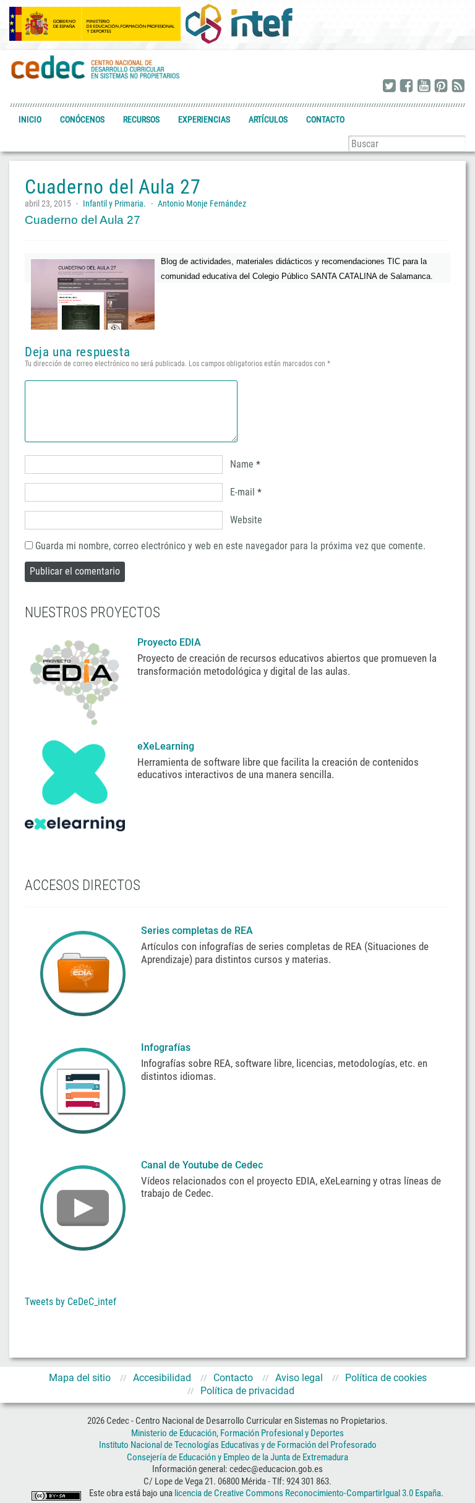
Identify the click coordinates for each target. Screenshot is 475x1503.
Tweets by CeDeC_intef (70, 1302)
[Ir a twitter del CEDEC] (389, 86)
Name (242, 464)
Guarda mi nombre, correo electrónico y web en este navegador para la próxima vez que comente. (230, 546)
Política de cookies (386, 1378)
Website (246, 520)
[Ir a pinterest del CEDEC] (441, 86)
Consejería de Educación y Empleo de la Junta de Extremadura (237, 1457)
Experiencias (204, 119)
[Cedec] (95, 66)
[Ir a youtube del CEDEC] (423, 86)
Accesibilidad (162, 1378)
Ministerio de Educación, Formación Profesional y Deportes (237, 1433)
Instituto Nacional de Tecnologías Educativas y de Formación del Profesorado (238, 1444)
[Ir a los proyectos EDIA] (75, 680)
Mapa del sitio (80, 1378)
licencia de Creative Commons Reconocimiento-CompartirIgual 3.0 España (307, 1493)
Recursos (141, 119)
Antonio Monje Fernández (202, 203)
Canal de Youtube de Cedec (202, 1165)
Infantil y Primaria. (114, 203)
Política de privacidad (247, 1391)
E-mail (242, 492)
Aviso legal (299, 1378)
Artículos (268, 119)
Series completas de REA (198, 930)
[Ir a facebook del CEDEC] (406, 86)
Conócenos (82, 119)
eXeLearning (165, 746)
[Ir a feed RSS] (458, 86)
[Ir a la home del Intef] (238, 23)
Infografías (167, 1047)
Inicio (30, 119)
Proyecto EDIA (169, 642)
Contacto (325, 119)
